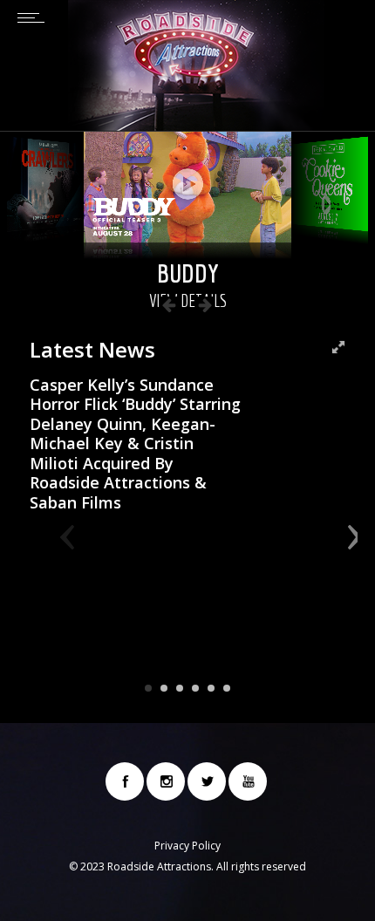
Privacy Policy (187, 845)
